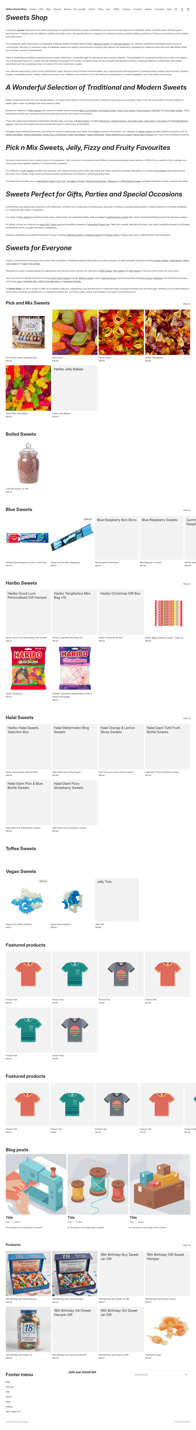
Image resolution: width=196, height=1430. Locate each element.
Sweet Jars (56, 224)
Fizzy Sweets (160, 170)
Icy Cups (17, 281)
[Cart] (188, 9)
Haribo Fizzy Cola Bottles (54, 134)
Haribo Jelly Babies (77, 134)
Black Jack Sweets (88, 110)
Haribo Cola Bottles (33, 134)
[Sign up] (186, 1375)
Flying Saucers (143, 110)
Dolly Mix (155, 110)
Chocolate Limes (135, 121)
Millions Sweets (86, 278)
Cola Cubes (149, 121)
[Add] (46, 350)
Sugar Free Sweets (31, 263)
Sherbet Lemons (118, 121)
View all (186, 303)
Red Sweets (134, 271)
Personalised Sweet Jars (98, 224)
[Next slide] (187, 541)
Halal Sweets (176, 260)
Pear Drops (104, 121)
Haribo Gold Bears (14, 134)
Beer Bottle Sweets (46, 181)
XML (8, 1391)
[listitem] (169, 9)
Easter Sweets (113, 235)
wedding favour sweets (117, 217)
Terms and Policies (182, 1422)
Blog (8, 1382)
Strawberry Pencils (76, 181)
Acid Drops (161, 121)
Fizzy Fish (61, 181)
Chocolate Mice (30, 281)
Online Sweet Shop (20, 1422)
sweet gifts (44, 224)
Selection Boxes (108, 278)
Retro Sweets (35, 110)
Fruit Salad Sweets (107, 110)
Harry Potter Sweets (60, 278)
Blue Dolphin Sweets (131, 181)
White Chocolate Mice (49, 281)
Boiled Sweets (82, 121)
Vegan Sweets (161, 260)
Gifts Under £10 (13, 1411)
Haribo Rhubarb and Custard (118, 134)
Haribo (9, 1397)
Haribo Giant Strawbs (143, 134)
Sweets (9, 1406)
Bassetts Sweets (101, 44)
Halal (8, 1401)
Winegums (112, 181)
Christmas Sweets (93, 235)
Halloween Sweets (75, 235)
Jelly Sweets (27, 170)
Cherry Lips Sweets (126, 110)
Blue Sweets (106, 271)
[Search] (176, 9)
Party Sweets (24, 217)
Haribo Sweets (145, 131)
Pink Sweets (118, 271)
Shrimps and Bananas (96, 181)
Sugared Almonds (72, 281)
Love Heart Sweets (174, 110)
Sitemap (9, 1387)
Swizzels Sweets (122, 44)
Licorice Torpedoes (154, 278)
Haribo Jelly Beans (95, 134)
